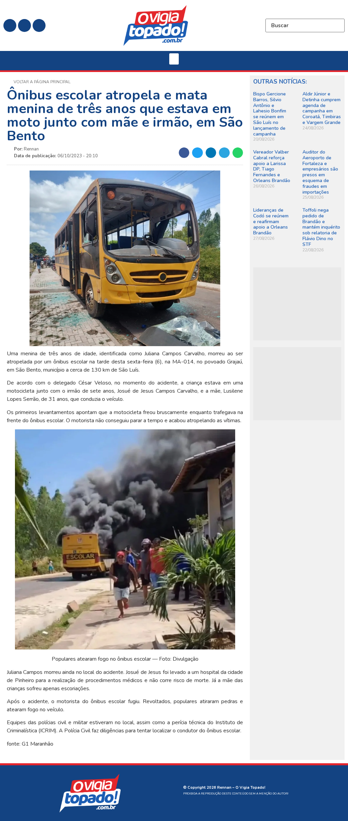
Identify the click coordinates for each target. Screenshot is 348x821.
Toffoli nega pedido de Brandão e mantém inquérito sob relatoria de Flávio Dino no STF (321, 227)
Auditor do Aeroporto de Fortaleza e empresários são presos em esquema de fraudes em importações (320, 172)
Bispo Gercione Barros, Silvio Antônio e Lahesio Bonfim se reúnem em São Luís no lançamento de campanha (269, 114)
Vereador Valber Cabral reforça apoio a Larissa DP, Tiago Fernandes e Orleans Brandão (271, 166)
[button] (174, 59)
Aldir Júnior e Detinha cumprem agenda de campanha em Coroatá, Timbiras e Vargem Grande (321, 108)
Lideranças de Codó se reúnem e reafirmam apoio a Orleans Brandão (271, 221)
